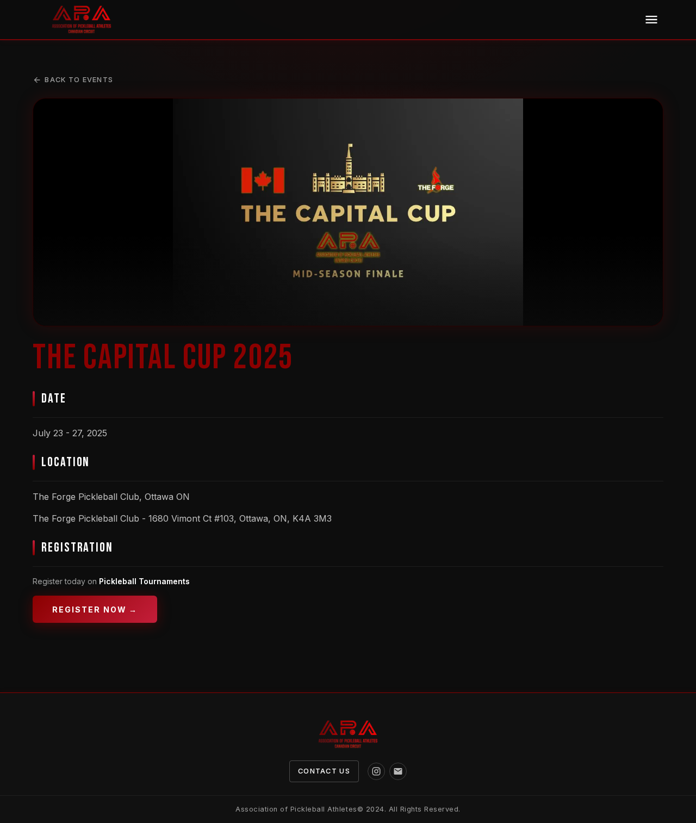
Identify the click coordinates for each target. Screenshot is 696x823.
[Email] (398, 771)
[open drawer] (651, 20)
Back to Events (79, 80)
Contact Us (324, 771)
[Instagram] (376, 771)
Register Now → (95, 609)
